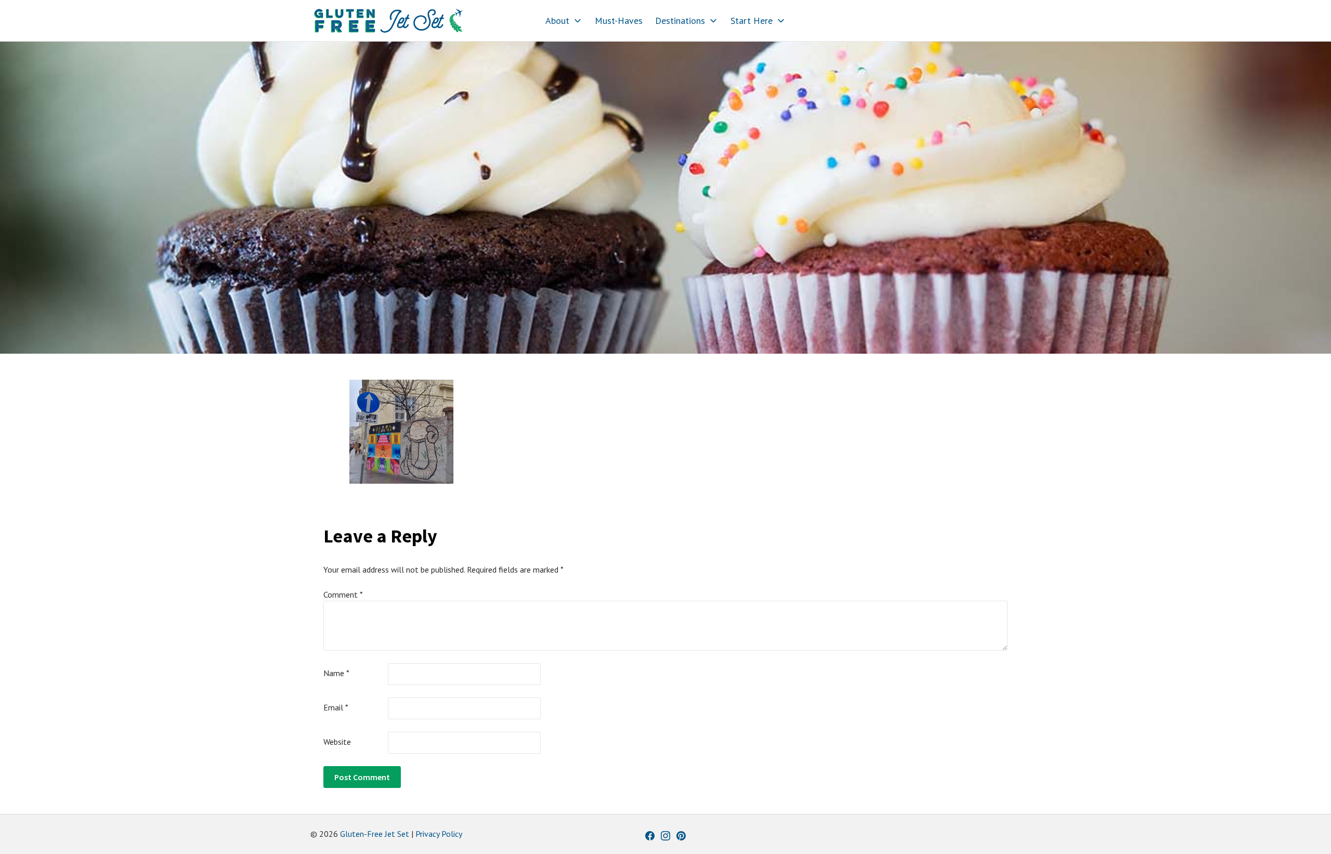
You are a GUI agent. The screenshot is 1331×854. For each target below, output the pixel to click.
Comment (343, 594)
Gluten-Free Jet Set (374, 834)
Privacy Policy (438, 834)
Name (336, 673)
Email (335, 707)
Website (337, 741)
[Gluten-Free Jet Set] (388, 20)
